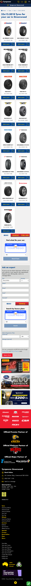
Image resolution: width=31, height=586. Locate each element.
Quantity (23, 278)
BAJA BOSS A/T (8, 118)
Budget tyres (5, 556)
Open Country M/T (8, 145)
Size (3, 278)
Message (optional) (7, 339)
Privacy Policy (5, 351)
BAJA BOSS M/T (23, 118)
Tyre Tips (4, 515)
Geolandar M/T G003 (8, 171)
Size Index (4, 543)
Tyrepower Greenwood (16, 5)
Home (4, 10)
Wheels (4, 517)
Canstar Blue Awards (7, 554)
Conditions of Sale (19, 579)
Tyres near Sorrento (6, 553)
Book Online (5, 534)
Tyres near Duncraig (7, 547)
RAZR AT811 (8, 91)
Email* (4, 293)
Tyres (3, 506)
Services (4, 523)
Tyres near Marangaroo (7, 551)
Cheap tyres (5, 558)
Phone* (4, 288)
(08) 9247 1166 (9, 478)
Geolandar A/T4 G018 (23, 145)
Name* (4, 283)
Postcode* (4, 298)
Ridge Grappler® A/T (8, 198)
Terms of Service (15, 351)
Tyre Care (4, 513)
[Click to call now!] (18, 2)
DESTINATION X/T (23, 198)
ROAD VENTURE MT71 (8, 65)
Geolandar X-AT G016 (23, 171)
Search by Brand (6, 511)
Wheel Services (5, 528)
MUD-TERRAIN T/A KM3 (23, 38)
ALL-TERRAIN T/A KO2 (8, 38)
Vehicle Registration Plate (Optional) (8, 333)
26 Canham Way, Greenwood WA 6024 (16, 475)
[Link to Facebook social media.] (15, 582)
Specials (4, 530)
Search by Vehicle (6, 507)
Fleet (3, 536)
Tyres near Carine (6, 545)
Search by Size (5, 509)
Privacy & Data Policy (10, 579)
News (3, 538)
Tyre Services (5, 526)
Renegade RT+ (8, 225)
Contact (4, 532)
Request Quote (7, 355)
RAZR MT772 (23, 91)
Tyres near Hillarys (6, 549)
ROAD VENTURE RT (23, 65)
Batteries (4, 525)
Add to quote (6, 44)
